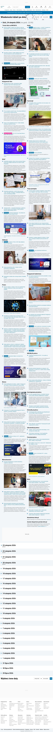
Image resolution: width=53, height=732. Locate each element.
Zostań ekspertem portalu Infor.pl (37, 522)
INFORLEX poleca (32, 353)
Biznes (4, 382)
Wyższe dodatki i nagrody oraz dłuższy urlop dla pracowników (14, 50)
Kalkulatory (28, 715)
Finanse (45, 705)
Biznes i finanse (29, 703)
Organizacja (3, 716)
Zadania (2, 719)
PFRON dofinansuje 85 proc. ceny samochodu (36, 507)
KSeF (3, 159)
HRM (10, 709)
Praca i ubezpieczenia (30, 705)
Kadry (10, 701)
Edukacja (5, 240)
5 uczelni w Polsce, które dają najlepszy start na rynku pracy (14, 264)
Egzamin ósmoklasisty (13, 724)
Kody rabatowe (46, 719)
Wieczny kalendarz (38, 152)
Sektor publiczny (4, 715)
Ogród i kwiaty (46, 708)
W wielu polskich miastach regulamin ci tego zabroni (37, 220)
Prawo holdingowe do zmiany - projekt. (10, 407)
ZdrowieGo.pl (46, 716)
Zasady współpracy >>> (42, 526)
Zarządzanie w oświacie (13, 721)
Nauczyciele (11, 719)
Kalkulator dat (28, 716)
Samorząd (30, 101)
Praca (19, 708)
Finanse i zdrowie (29, 709)
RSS (34, 729)
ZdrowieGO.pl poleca (33, 427)
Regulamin (27, 729)
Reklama (41, 729)
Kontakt (37, 729)
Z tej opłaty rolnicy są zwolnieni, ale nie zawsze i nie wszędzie (39, 126)
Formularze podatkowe (47, 721)
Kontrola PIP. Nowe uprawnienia (40, 78)
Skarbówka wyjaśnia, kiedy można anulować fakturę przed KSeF (14, 188)
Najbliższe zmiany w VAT (8, 456)
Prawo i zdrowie (20, 710)
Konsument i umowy (21, 705)
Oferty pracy (46, 724)
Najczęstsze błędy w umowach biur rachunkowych (12, 379)
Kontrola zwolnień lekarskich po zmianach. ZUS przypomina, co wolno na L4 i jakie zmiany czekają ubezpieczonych (39, 369)
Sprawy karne (20, 704)
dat (34, 350)
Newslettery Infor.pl (33, 517)
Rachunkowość (3, 704)
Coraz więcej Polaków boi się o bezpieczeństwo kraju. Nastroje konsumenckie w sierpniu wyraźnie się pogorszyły (40, 224)
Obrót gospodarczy (4, 705)
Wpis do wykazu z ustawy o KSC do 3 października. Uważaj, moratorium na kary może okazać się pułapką (14, 288)
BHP (10, 708)
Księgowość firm (7, 81)
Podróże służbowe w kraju (39, 716)
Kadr (28, 25)
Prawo (4, 285)
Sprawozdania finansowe (39, 710)
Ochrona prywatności (8, 729)
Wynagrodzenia (11, 704)
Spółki (27, 704)
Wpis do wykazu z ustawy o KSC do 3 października (12, 313)
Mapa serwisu (46, 729)
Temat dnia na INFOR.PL (9, 25)
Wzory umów (46, 720)
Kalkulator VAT (28, 719)
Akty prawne (20, 715)
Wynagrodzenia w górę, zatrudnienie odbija (11, 108)
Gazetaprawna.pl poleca (34, 392)
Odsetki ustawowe (38, 721)
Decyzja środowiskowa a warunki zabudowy (11, 489)
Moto (28, 479)
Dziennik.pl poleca (32, 410)
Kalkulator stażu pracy (30, 721)
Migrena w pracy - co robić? (33, 51)
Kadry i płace (3, 721)
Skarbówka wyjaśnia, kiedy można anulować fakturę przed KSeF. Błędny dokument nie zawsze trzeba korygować (14, 162)
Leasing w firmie (29, 708)
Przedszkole (11, 716)
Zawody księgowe (4, 708)
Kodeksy (19, 724)
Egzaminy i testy (12, 720)
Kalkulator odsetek (29, 720)
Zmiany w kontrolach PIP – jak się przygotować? (37, 476)
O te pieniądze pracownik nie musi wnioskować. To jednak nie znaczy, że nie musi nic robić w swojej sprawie (39, 55)
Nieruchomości (6, 459)
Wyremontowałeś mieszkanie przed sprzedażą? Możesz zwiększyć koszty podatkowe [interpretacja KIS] (14, 504)
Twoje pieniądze (32, 189)
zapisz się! (49, 519)
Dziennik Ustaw (20, 716)
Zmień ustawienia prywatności (18, 729)
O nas (2, 729)
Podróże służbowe (38, 720)
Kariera (31, 729)
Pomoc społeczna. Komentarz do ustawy (42, 326)
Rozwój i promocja (4, 720)
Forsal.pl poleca (31, 437)
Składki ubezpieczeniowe (39, 719)
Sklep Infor (19, 709)
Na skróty (45, 715)
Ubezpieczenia (11, 705)
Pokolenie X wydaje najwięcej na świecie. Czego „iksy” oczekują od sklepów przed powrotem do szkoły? (39, 238)
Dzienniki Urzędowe (21, 719)
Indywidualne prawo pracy (13, 703)
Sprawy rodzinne (20, 703)
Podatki (2, 703)
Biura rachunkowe (38, 701)
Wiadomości (46, 703)
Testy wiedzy (11, 725)
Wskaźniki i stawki (38, 715)
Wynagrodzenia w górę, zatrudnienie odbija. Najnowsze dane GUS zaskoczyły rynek (24, 12)
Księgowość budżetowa (34, 274)
